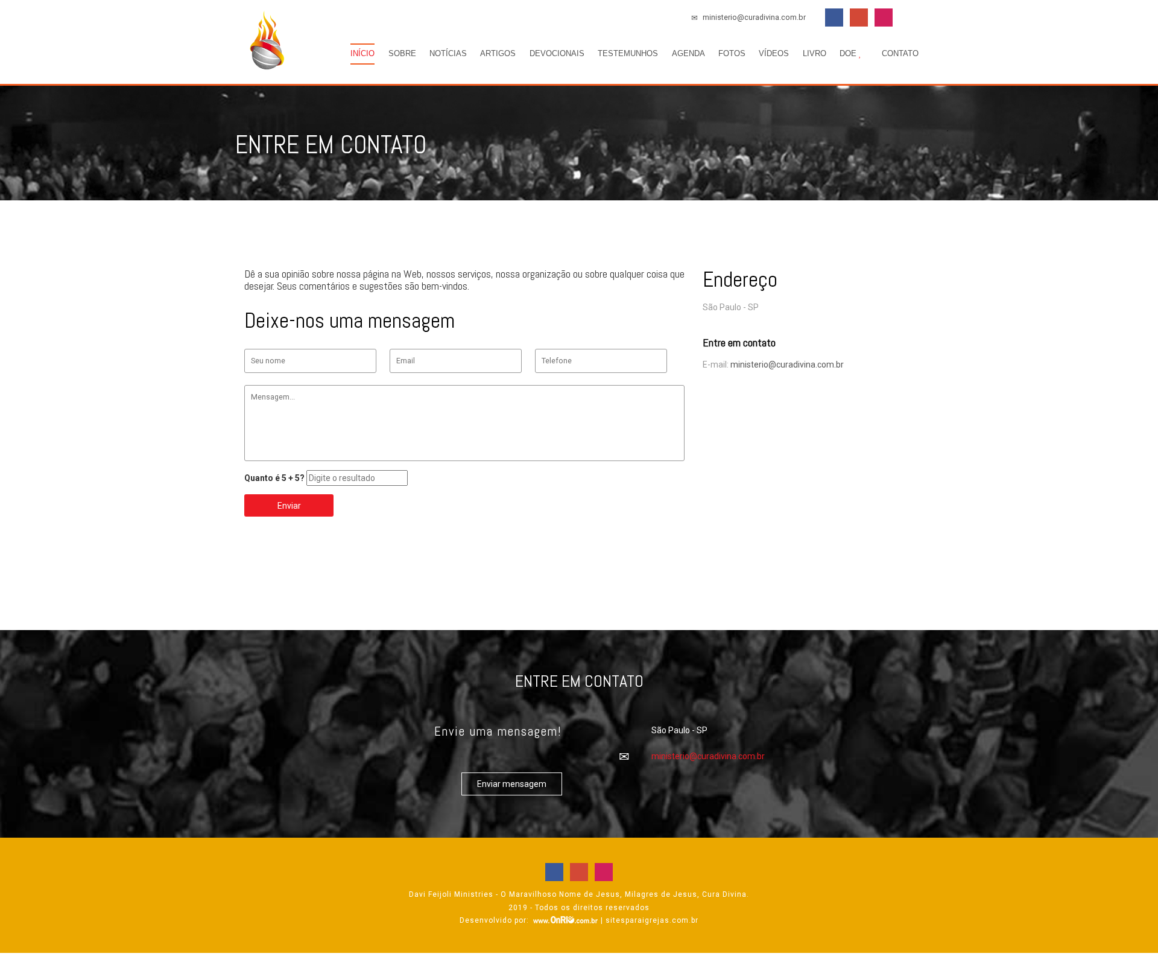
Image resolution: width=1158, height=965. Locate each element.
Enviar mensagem (511, 784)
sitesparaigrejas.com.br (652, 920)
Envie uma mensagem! (498, 731)
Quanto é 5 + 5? (274, 478)
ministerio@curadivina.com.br (753, 17)
